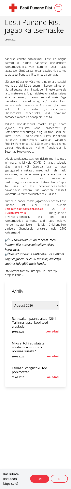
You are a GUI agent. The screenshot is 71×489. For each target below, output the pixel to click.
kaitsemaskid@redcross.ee (24, 209)
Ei (59, 479)
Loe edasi (52, 331)
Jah (40, 479)
